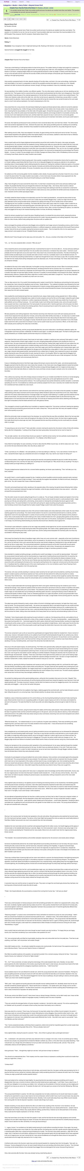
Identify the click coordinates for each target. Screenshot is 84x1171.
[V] (55, 14)
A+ (13, 19)
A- (5, 19)
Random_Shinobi (43, 8)
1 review (50, 8)
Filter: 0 (69, 2)
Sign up (34, 1161)
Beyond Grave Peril (36, 5)
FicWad (6, 2)
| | (24, 19)
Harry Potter (23, 5)
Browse (14, 2)
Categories (7, 5)
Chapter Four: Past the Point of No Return (23, 8)
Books (15, 5)
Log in (77, 2)
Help (28, 2)
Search (21, 2)
